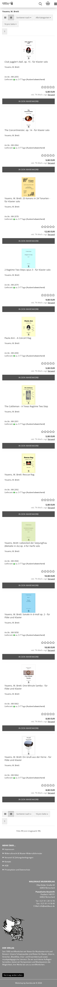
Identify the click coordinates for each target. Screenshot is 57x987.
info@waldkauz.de (47, 906)
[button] (5, 18)
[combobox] (23, 18)
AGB (6, 865)
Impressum (9, 849)
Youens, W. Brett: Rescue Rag (19, 474)
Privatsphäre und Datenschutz (17, 869)
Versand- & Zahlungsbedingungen (19, 857)
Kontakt (8, 861)
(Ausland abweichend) (35, 79)
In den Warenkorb (29, 101)
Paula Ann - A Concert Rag (18, 338)
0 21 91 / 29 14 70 (47, 901)
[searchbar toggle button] (40, 4)
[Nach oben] (48, 982)
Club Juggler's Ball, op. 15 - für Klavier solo (26, 61)
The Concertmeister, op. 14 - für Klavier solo (27, 130)
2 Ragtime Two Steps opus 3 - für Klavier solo (27, 269)
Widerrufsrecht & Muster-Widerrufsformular (23, 853)
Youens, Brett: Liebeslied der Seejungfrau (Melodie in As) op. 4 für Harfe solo (26, 544)
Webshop (19, 983)
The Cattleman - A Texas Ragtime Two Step (26, 406)
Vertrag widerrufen (13, 975)
